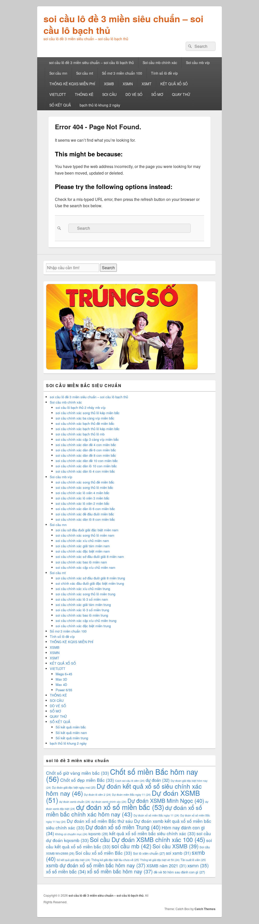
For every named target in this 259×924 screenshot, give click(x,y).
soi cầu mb (132, 846)
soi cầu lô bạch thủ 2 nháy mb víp (80, 407)
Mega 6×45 (64, 673)
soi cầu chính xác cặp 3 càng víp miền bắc (87, 439)
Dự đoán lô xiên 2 (97, 794)
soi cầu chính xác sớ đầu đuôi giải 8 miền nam (90, 556)
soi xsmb (178, 853)
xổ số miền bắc (66, 871)
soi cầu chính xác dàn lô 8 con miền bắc (85, 519)
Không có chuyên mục (71, 834)
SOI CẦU (109, 94)
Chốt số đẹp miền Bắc (87, 780)
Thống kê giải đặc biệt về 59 (160, 860)
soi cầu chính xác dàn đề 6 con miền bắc (86, 450)
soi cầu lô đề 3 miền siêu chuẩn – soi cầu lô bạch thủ (123, 24)
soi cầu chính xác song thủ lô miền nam (85, 535)
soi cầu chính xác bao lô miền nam (81, 562)
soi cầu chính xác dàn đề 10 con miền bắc (87, 460)
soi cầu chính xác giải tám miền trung (83, 604)
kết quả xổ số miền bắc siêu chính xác (152, 833)
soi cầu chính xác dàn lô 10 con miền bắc (86, 466)
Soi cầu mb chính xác (160, 62)
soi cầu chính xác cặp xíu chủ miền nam (85, 567)
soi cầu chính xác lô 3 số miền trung (82, 609)
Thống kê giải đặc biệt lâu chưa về (115, 860)
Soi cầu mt (84, 73)
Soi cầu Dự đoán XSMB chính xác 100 (147, 839)
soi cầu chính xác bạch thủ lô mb (80, 434)
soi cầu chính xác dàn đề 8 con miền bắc (86, 455)
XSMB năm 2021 (166, 866)
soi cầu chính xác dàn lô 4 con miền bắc (85, 471)
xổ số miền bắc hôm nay (120, 871)
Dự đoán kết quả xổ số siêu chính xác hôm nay (124, 789)
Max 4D (61, 684)
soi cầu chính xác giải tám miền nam (83, 545)
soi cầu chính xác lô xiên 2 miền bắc (83, 503)
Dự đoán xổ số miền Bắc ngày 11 (156, 815)
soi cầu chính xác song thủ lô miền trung (85, 594)
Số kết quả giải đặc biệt (73, 860)
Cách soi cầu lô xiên (130, 781)
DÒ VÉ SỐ (133, 94)
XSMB (109, 83)
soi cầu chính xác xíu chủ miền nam (82, 540)
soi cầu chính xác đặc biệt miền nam (83, 551)
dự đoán (158, 780)
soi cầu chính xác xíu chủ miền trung (83, 588)
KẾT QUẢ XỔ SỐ (174, 83)
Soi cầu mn (58, 73)
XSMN (128, 83)
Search (108, 267)
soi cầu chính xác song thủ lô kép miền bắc (88, 412)
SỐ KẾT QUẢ (60, 105)
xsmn (198, 865)
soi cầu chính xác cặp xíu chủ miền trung (86, 620)
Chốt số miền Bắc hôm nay (122, 775)
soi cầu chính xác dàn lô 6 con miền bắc (85, 508)
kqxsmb (98, 833)
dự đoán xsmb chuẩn (74, 802)
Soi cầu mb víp (198, 62)
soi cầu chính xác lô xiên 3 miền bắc (83, 498)
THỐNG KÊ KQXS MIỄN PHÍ (72, 83)
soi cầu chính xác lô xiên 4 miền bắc (83, 492)
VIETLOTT (57, 94)
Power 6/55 (64, 689)
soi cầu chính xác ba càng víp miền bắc (85, 418)
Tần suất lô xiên (193, 860)
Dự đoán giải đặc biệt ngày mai (74, 787)
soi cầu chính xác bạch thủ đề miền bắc (85, 423)
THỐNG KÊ (84, 94)
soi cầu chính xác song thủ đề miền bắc (85, 482)
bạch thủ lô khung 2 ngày (100, 105)
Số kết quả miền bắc (71, 727)
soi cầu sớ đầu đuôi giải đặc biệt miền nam (87, 530)
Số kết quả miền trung (72, 738)
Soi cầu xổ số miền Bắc (103, 853)
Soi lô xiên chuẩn (149, 853)
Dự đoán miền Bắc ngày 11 (131, 794)
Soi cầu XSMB (176, 846)
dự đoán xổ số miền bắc (120, 807)
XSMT (147, 83)
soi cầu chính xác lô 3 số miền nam (82, 599)
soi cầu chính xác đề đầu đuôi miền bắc (85, 514)
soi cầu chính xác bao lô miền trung (82, 615)
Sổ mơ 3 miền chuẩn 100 (122, 73)
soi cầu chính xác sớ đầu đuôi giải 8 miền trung (90, 578)
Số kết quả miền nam (71, 732)
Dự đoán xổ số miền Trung (123, 827)
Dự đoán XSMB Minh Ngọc (165, 800)
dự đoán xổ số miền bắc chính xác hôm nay (124, 810)
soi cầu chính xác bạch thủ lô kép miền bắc (88, 428)
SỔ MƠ (157, 94)
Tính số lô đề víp (164, 73)
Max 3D (61, 679)
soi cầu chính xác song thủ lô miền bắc (84, 487)
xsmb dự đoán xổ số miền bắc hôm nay (95, 865)
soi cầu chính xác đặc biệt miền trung (83, 625)
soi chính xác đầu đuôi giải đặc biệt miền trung (90, 583)
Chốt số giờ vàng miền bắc (77, 773)
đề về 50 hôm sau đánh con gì (179, 872)
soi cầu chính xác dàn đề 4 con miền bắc (86, 444)
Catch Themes (205, 909)
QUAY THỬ (181, 94)
